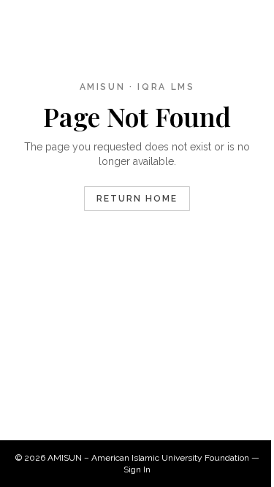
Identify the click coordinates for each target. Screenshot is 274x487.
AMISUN (64, 458)
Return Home (136, 198)
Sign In (137, 469)
